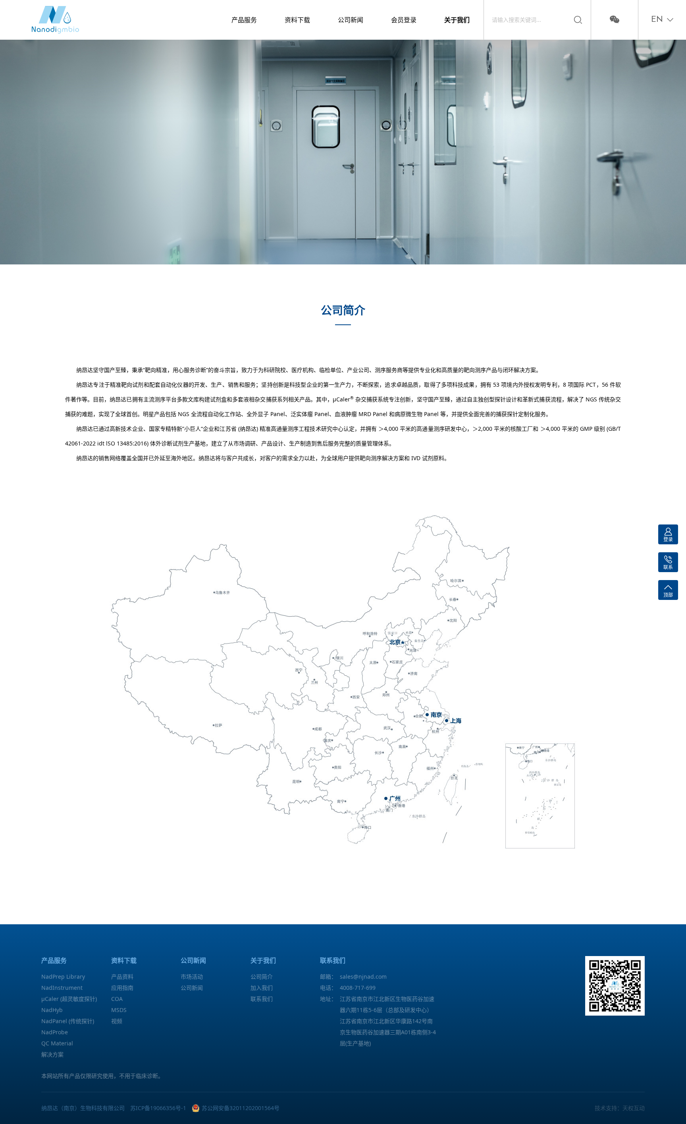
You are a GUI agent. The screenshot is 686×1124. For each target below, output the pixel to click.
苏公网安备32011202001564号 (240, 1108)
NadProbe (54, 1032)
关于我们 (457, 19)
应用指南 (122, 987)
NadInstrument (62, 987)
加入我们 (262, 987)
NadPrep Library (63, 976)
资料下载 (297, 19)
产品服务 (244, 19)
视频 (116, 1021)
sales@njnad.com (363, 976)
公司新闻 (350, 19)
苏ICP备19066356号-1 (158, 1108)
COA (117, 999)
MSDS (119, 1010)
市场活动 (192, 976)
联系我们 (262, 999)
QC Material (57, 1043)
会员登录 (403, 19)
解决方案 (52, 1054)
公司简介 (262, 976)
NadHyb (52, 1010)
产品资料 (122, 976)
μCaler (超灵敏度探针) (69, 999)
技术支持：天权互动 (620, 1108)
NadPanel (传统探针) (67, 1021)
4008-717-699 (358, 987)
